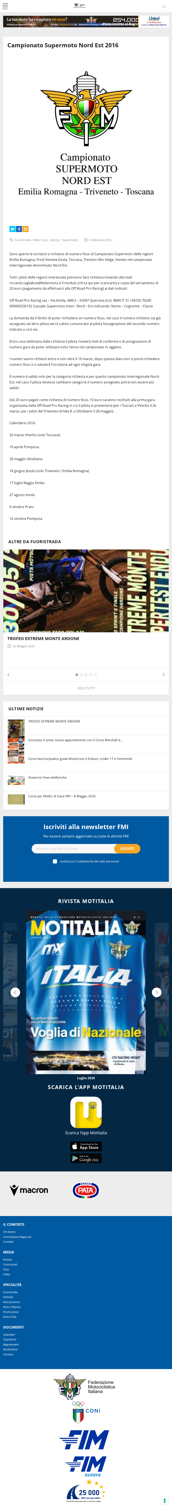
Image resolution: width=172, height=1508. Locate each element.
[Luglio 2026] (86, 992)
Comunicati (10, 1264)
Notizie (55, 240)
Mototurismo (11, 1302)
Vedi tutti (86, 688)
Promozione (10, 1312)
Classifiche (9, 1339)
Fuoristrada (23, 240)
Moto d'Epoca (12, 1307)
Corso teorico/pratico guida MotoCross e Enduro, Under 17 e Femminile (80, 759)
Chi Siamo (9, 1232)
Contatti (8, 1242)
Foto (6, 1269)
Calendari (9, 1334)
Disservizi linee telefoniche (47, 777)
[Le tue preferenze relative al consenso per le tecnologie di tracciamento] (165, 1501)
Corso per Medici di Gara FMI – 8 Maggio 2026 (62, 796)
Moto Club (40, 240)
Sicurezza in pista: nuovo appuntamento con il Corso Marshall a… (75, 740)
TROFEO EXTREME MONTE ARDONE (43, 638)
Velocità (8, 1297)
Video (6, 1274)
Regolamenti (11, 1344)
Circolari (8, 1354)
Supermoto (70, 240)
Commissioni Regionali (17, 1237)
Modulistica (10, 1349)
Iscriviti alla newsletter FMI (86, 826)
